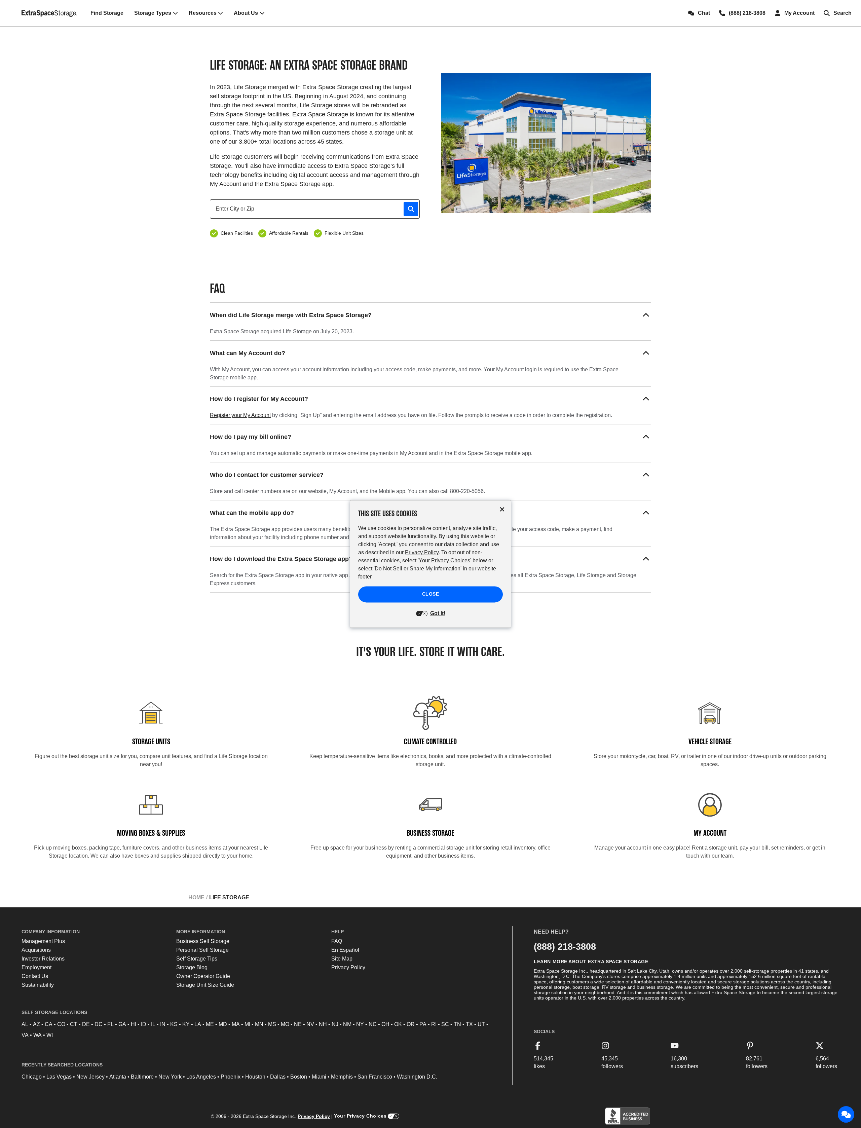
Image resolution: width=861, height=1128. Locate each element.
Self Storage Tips (196, 959)
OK (398, 1024)
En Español (345, 950)
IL (153, 1024)
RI (434, 1024)
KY (186, 1024)
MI (247, 1024)
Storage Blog (192, 967)
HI (133, 1024)
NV (310, 1024)
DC (99, 1024)
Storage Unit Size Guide (205, 985)
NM (347, 1024)
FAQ (336, 941)
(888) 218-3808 (565, 946)
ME (210, 1024)
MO (285, 1024)
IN (162, 1024)
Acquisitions (36, 950)
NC (373, 1024)
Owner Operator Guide (203, 976)
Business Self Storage (202, 941)
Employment (36, 967)
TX (469, 1024)
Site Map (341, 959)
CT (73, 1024)
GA (122, 1024)
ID (143, 1024)
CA (48, 1024)
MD (223, 1024)
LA (197, 1024)
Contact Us (35, 976)
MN (259, 1024)
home (196, 897)
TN (457, 1024)
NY (360, 1024)
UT (481, 1024)
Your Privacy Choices (360, 1116)
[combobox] (317, 209)
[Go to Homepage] (49, 13)
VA (25, 1035)
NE (298, 1024)
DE (86, 1024)
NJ (335, 1024)
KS (174, 1024)
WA (37, 1035)
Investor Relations (43, 959)
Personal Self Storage (202, 950)
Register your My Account (240, 415)
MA (236, 1024)
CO (61, 1024)
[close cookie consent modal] (502, 509)
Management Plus (43, 941)
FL (110, 1024)
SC (445, 1024)
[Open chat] (846, 1114)
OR (411, 1024)
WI (49, 1035)
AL (25, 1024)
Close (430, 594)
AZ (36, 1024)
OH (385, 1024)
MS (272, 1024)
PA (422, 1024)
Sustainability (38, 985)
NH (323, 1024)
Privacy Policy (348, 967)
